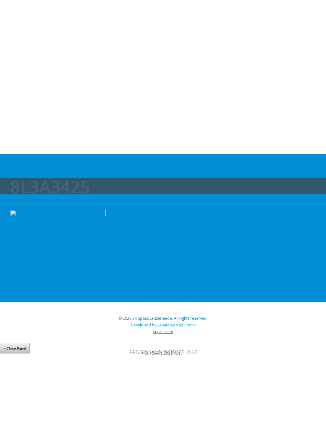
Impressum (163, 331)
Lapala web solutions (176, 325)
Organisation (163, 352)
